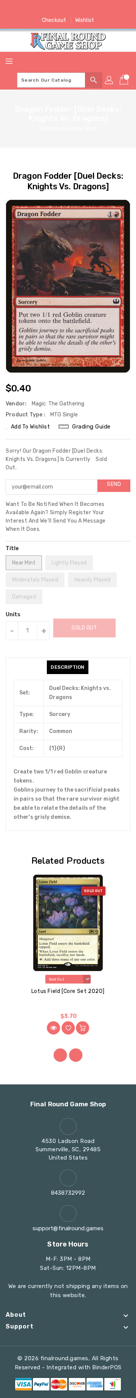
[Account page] (109, 80)
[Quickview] (53, 1028)
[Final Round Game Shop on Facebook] (39, 8)
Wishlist (84, 20)
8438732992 (68, 1192)
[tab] (67, 667)
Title (12, 548)
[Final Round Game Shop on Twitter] (53, 8)
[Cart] (124, 80)
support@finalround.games (68, 1228)
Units (13, 614)
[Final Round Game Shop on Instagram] (68, 8)
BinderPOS (107, 1367)
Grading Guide (91, 426)
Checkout (54, 20)
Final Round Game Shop (68, 128)
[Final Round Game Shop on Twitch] (96, 8)
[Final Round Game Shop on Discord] (82, 8)
